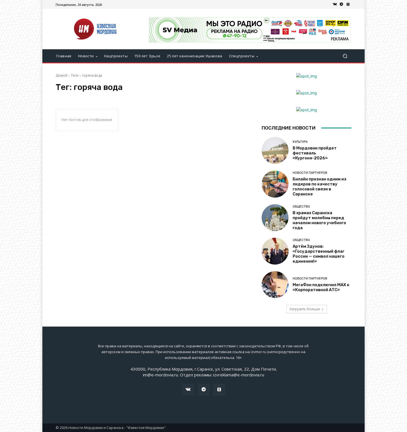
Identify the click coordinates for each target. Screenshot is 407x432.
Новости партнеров (310, 172)
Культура (300, 141)
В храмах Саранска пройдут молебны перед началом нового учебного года (319, 220)
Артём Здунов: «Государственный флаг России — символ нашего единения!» (318, 254)
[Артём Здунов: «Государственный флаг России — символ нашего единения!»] (275, 251)
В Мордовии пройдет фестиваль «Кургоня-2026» (315, 153)
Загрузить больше (304, 309)
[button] (344, 56)
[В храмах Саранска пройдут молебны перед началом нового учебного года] (275, 217)
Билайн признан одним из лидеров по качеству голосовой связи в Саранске (319, 186)
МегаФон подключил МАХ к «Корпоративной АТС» (321, 287)
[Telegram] (341, 4)
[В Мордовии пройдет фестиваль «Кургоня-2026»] (275, 150)
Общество (301, 206)
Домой (61, 75)
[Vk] (334, 4)
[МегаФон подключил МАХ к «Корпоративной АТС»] (275, 284)
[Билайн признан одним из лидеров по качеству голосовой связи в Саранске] (275, 183)
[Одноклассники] (348, 4)
